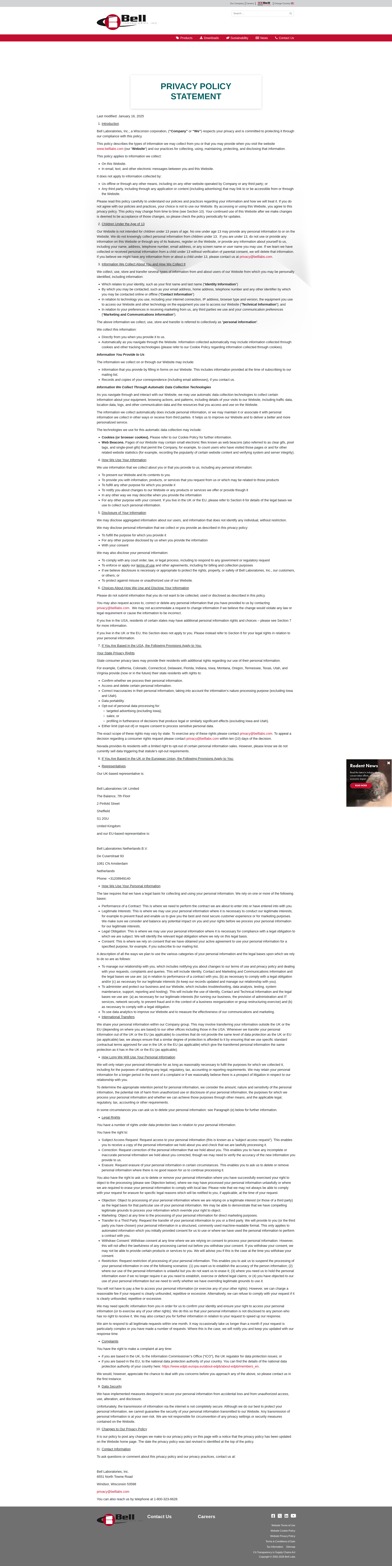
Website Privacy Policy (282, 1536)
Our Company (237, 3)
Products (186, 38)
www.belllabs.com (110, 149)
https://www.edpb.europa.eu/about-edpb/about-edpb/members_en (210, 1366)
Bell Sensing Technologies (264, 3)
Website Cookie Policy (283, 1530)
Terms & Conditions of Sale (280, 1541)
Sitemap (290, 1547)
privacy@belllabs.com (256, 257)
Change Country (282, 3)
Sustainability (239, 38)
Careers (250, 3)
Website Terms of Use (283, 1525)
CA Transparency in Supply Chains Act (274, 1552)
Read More (361, 785)
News (264, 38)
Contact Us (286, 38)
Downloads (211, 38)
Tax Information (275, 1547)
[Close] (389, 762)
